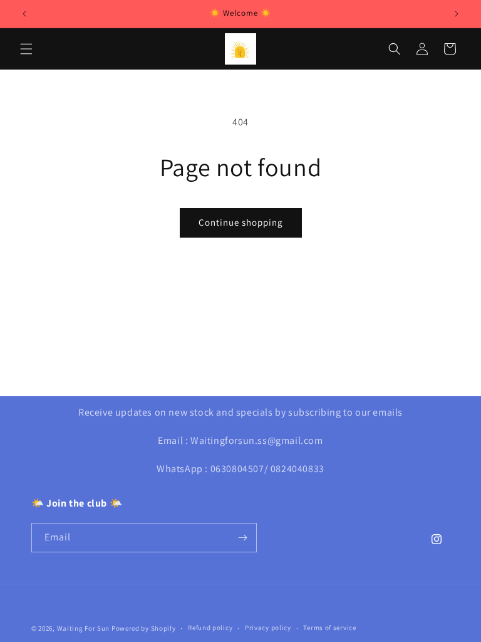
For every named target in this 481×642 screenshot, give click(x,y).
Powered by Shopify (143, 628)
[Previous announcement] (24, 14)
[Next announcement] (456, 14)
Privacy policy (268, 627)
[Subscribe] (242, 537)
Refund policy (210, 627)
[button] (26, 49)
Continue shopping (241, 222)
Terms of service (329, 627)
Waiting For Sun (84, 628)
